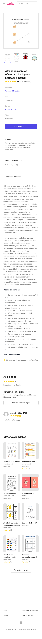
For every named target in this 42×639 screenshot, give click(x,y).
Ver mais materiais (21, 570)
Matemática (16, 91)
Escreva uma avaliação (21, 403)
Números (8, 91)
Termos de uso (27, 616)
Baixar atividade (21, 127)
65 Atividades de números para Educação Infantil (10, 496)
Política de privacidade (30, 610)
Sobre (5, 610)
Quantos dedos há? (29, 523)
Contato (5, 616)
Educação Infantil (11, 109)
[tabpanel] (21, 30)
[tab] (7, 57)
